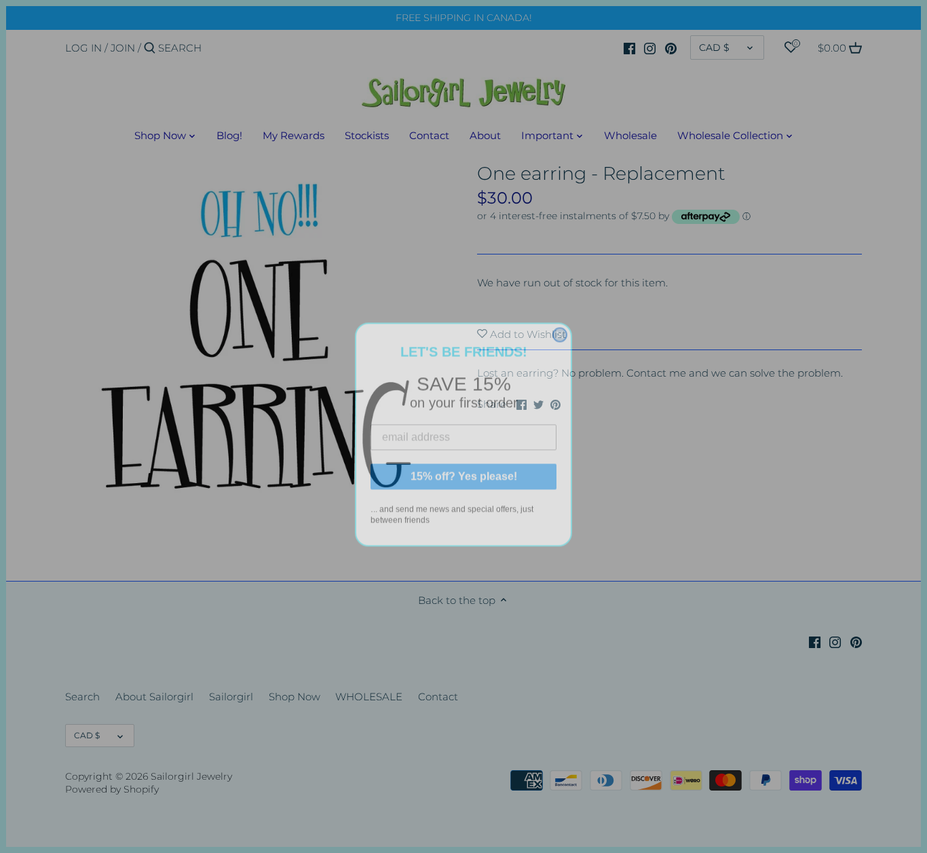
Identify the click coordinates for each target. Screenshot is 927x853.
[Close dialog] (560, 327)
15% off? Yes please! (464, 468)
